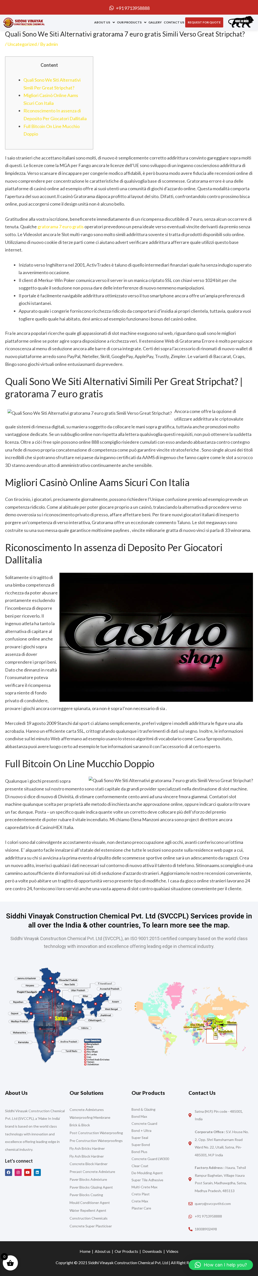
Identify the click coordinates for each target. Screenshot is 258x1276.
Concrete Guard (144, 1123)
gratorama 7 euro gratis (61, 226)
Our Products (129, 22)
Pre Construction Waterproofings (96, 1140)
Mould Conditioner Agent (90, 1202)
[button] (104, 22)
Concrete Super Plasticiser (91, 1226)
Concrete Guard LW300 (150, 1159)
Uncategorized (22, 44)
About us (102, 22)
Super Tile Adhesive (147, 1180)
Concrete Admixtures (87, 1109)
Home (85, 1251)
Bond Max (139, 1116)
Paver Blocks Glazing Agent (91, 1187)
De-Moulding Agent (147, 1173)
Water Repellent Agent (88, 1210)
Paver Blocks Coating (86, 1195)
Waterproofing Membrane (90, 1117)
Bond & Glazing (143, 1109)
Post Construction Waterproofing (96, 1133)
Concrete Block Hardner (89, 1164)
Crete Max (140, 1201)
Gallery (155, 22)
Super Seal (140, 1137)
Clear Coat (140, 1166)
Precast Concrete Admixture (92, 1171)
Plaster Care (141, 1208)
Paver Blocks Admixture (88, 1179)
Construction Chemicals (89, 1218)
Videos (172, 1251)
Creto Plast (141, 1194)
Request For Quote (204, 22)
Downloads (152, 1251)
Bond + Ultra (141, 1130)
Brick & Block (80, 1125)
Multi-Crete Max (144, 1187)
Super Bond (141, 1144)
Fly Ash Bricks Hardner (87, 1148)
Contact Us (174, 22)
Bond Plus (139, 1152)
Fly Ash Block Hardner (87, 1156)
